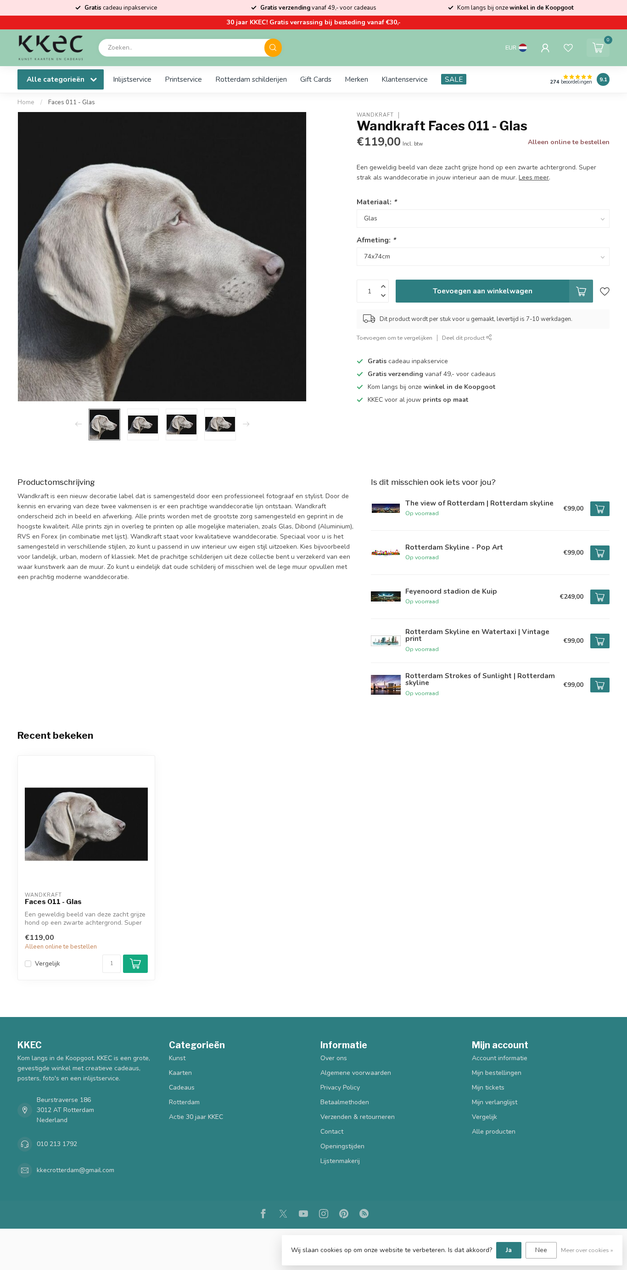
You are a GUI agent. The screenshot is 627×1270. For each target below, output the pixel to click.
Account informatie (499, 1058)
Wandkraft (375, 115)
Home (25, 102)
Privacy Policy (340, 1087)
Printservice (183, 79)
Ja (509, 1250)
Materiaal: (377, 202)
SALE (454, 79)
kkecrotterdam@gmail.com (75, 1170)
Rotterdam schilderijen (251, 79)
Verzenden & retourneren (357, 1117)
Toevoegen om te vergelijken (394, 338)
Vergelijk (47, 963)
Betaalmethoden (344, 1102)
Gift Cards (315, 79)
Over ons (333, 1058)
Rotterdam (184, 1102)
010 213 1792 (57, 1144)
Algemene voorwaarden (355, 1072)
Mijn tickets (488, 1087)
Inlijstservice (132, 79)
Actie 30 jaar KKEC (196, 1117)
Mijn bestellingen (496, 1072)
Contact (331, 1131)
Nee (541, 1250)
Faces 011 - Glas (71, 102)
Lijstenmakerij (340, 1161)
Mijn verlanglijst (494, 1102)
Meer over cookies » (587, 1250)
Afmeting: (376, 240)
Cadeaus (182, 1087)
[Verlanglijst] (568, 48)
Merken (356, 79)
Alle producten (493, 1131)
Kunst (177, 1058)
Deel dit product (464, 338)
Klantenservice (404, 79)
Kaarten (180, 1072)
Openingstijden (342, 1146)
